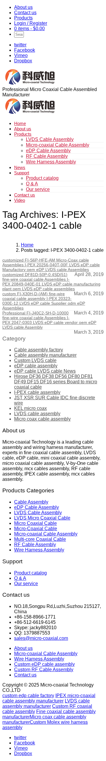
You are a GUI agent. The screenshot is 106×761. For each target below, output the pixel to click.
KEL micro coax (30, 408)
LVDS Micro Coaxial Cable (42, 517)
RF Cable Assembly (47, 156)
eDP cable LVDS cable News (45, 371)
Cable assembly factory (38, 349)
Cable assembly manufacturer (45, 355)
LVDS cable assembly (37, 413)
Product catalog (42, 178)
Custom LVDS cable (35, 360)
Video (19, 200)
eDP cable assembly (35, 365)
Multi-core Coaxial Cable (40, 539)
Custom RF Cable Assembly (43, 669)
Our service (38, 189)
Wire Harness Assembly (51, 161)
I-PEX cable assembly (37, 392)
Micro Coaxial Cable (35, 523)
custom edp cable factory (28, 695)
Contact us (25, 12)
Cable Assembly (31, 501)
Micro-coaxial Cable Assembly (57, 144)
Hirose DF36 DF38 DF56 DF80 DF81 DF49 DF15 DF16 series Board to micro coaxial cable (55, 382)
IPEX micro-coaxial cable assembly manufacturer (48, 698)
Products (23, 17)
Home (20, 123)
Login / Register (30, 23)
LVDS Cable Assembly (50, 139)
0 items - (29, 28)
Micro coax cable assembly (42, 418)
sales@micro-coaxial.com (41, 638)
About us (23, 7)
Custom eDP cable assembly (44, 664)
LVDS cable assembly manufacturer (46, 703)
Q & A (32, 183)
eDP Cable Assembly (48, 150)
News (19, 167)
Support (21, 172)
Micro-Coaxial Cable (35, 528)
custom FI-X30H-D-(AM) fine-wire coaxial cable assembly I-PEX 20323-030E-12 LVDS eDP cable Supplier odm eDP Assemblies (43, 300)
